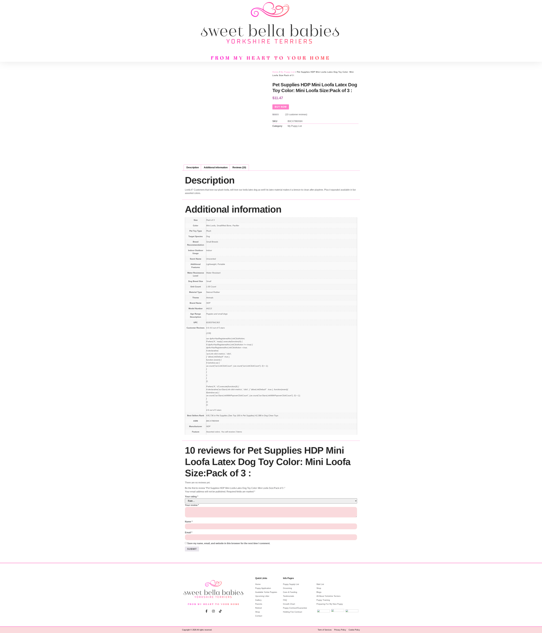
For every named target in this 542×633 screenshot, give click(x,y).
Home (275, 72)
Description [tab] (192, 167)
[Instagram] (213, 611)
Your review (192, 505)
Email (188, 532)
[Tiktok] (220, 611)
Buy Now (281, 107)
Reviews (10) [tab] (239, 167)
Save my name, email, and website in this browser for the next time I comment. (228, 543)
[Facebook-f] (206, 611)
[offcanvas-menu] (83, 29)
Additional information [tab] (216, 167)
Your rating (191, 496)
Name (189, 521)
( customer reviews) (296, 114)
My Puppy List (287, 72)
